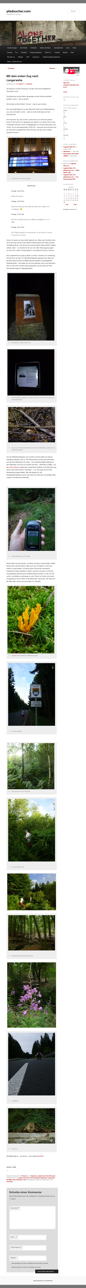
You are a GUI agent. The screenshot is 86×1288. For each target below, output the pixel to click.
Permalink (10, 1182)
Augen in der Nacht (24, 1178)
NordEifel (9, 1180)
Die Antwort (23, 48)
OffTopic (20, 57)
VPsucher (29, 84)
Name (14, 1237)
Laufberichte (41, 1176)
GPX (27, 57)
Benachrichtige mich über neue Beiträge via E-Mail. (26, 1267)
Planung (9, 52)
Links (67, 48)
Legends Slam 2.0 (69, 147)
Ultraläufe (24, 52)
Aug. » (76, 204)
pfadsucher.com (19, 11)
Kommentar (15, 1208)
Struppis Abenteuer (36, 52)
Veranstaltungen (12, 48)
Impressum (36, 57)
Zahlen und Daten (45, 48)
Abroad (65, 52)
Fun (16, 52)
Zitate (74, 48)
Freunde (57, 52)
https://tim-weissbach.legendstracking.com (71, 85)
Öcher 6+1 (48, 52)
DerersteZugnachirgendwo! (39, 1178)
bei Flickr (40, 1156)
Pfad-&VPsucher (50, 1176)
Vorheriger (10, 68)
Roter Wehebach (18, 1180)
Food (72, 52)
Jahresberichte (58, 48)
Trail (24, 1180)
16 (77, 196)
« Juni (66, 204)
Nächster (53, 68)
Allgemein (34, 1176)
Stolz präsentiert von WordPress (43, 1281)
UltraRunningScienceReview (51, 57)
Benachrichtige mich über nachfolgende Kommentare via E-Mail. (30, 1263)
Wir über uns (11, 57)
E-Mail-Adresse (16, 1247)
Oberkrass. (66, 151)
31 (64, 202)
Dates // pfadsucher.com (14, 61)
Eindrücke (34, 48)
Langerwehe (51, 1178)
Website (13, 1258)
